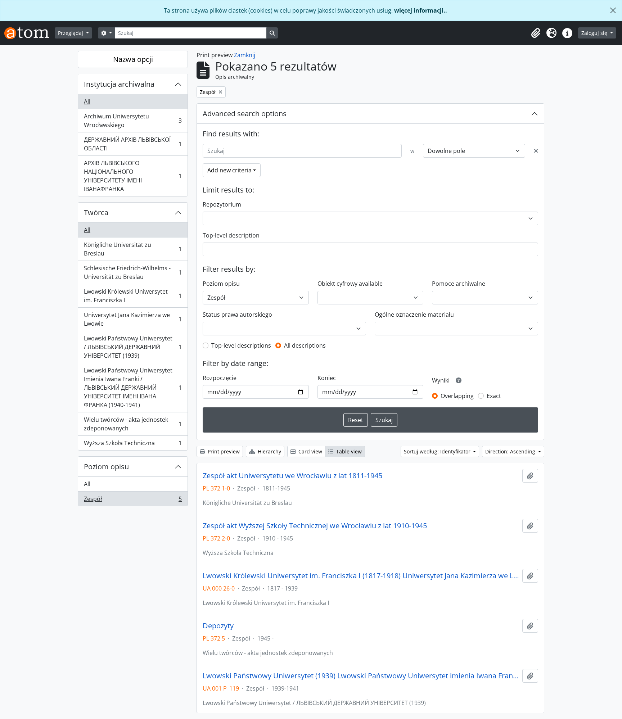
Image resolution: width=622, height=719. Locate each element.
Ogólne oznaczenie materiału (414, 314)
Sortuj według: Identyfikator (438, 451)
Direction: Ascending (511, 451)
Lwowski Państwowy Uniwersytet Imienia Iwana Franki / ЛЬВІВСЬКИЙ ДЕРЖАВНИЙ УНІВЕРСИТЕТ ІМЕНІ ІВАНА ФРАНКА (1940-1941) (133, 387)
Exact (494, 396)
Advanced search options (245, 113)
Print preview (223, 451)
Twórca (96, 212)
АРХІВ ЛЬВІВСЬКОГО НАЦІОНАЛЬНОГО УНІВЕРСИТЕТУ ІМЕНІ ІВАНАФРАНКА (133, 176)
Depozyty (218, 625)
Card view (309, 451)
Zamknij (244, 55)
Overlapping (457, 396)
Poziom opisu (106, 466)
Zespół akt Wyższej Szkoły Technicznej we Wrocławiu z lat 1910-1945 (315, 525)
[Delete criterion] (536, 150)
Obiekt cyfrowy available (350, 284)
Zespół (133, 500)
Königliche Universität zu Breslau (133, 249)
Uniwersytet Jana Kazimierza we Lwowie (133, 319)
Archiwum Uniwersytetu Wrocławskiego (133, 120)
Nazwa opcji (133, 59)
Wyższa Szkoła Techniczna (133, 444)
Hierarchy (268, 451)
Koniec (326, 378)
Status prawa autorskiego (237, 314)
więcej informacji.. (420, 10)
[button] (536, 33)
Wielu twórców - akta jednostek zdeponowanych (133, 424)
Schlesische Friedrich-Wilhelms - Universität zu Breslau (133, 272)
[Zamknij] (613, 10)
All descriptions (305, 345)
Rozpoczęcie (219, 378)
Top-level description (231, 235)
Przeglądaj (71, 33)
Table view (348, 451)
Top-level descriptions (241, 345)
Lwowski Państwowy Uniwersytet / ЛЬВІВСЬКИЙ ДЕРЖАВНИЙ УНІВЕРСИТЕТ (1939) (133, 347)
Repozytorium (222, 204)
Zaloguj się (595, 33)
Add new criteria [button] (229, 170)
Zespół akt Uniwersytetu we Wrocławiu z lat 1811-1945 (292, 475)
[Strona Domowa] (29, 33)
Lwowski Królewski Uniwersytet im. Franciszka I (133, 296)
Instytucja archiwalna (119, 84)
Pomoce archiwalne (458, 284)
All (87, 101)
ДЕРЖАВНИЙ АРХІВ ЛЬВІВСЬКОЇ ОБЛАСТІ (133, 144)
